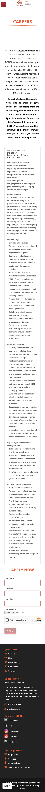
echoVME (12, 785)
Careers (11, 654)
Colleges (12, 759)
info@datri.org (13, 709)
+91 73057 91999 (13, 704)
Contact (12, 671)
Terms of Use (24, 785)
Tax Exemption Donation (19, 767)
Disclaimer (13, 666)
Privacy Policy (14, 662)
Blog (10, 658)
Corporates (13, 754)
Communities (14, 763)
